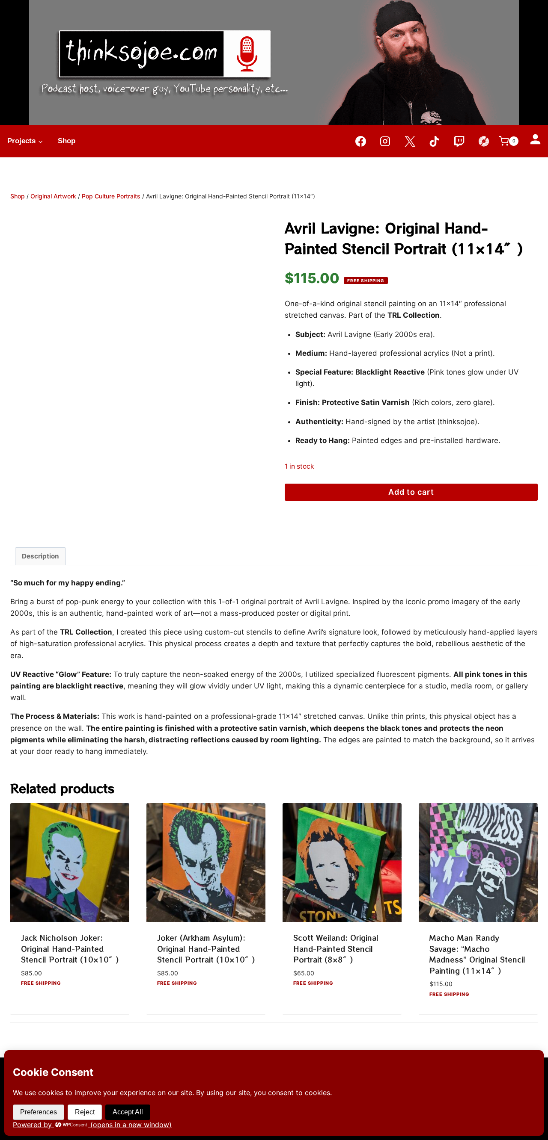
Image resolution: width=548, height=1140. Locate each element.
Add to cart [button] (42, 1007)
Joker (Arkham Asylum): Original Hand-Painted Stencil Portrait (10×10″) (206, 948)
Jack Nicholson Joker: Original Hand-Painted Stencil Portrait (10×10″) (70, 948)
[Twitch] (459, 141)
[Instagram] (385, 141)
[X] (409, 141)
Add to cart (411, 491)
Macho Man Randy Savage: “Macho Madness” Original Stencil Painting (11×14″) (477, 954)
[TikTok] (434, 141)
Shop (66, 141)
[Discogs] (483, 141)
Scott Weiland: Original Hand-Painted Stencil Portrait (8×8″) (335, 948)
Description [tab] (40, 556)
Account (535, 139)
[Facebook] (360, 141)
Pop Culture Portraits (111, 196)
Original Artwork (53, 196)
